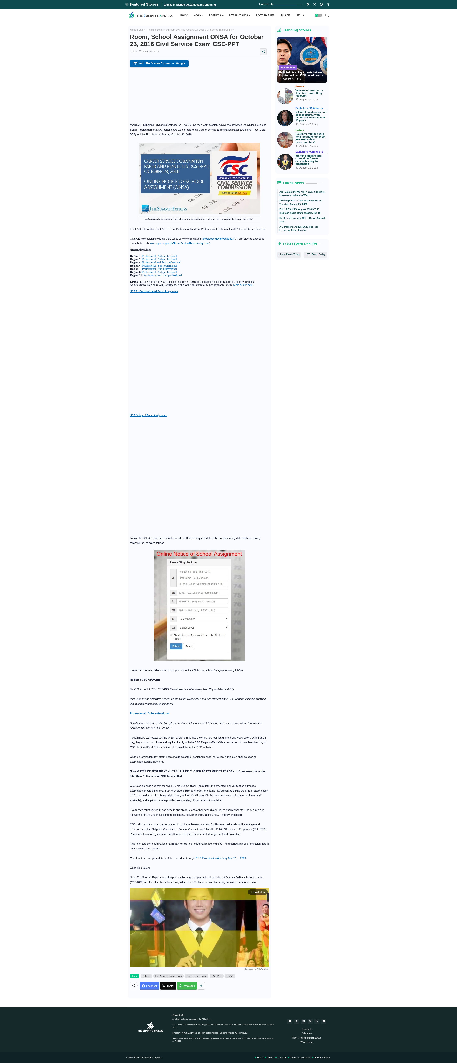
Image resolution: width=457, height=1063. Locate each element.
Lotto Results (265, 15)
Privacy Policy (322, 1057)
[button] (318, 15)
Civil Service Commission (168, 976)
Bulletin (285, 15)
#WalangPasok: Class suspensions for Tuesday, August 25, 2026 (300, 202)
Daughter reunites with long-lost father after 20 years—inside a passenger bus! (310, 138)
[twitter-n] (314, 4)
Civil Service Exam (197, 976)
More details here (243, 284)
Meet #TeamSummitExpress (307, 1037)
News (197, 15)
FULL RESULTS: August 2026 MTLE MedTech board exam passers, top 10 (299, 211)
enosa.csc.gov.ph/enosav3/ (218, 238)
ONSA (142, 29)
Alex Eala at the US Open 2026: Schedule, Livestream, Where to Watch (302, 193)
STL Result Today (316, 254)
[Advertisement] (199, 94)
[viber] (316, 1021)
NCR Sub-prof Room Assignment (148, 415)
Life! (298, 15)
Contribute (307, 1029)
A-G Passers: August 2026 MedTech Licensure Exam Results (298, 229)
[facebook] (289, 1021)
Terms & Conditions (300, 1057)
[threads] (328, 4)
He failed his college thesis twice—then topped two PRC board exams (301, 73)
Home (184, 15)
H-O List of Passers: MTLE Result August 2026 (302, 220)
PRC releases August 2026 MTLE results (189, 4)
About (271, 1057)
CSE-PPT (217, 976)
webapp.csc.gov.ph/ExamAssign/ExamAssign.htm (179, 243)
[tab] (184, 15)
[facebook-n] (307, 4)
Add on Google (160, 63)
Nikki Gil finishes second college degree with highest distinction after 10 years (310, 116)
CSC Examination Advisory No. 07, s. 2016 (221, 858)
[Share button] (201, 986)
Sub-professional (167, 255)
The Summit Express (151, 1057)
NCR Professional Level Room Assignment (154, 291)
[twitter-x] (296, 1021)
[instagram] (321, 4)
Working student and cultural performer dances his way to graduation (308, 159)
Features (215, 15)
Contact (282, 1057)
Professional (149, 255)
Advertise (307, 1033)
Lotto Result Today (290, 254)
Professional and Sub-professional (161, 262)
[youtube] (323, 1021)
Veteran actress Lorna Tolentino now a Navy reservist (309, 93)
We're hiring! (306, 1042)
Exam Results (238, 15)
